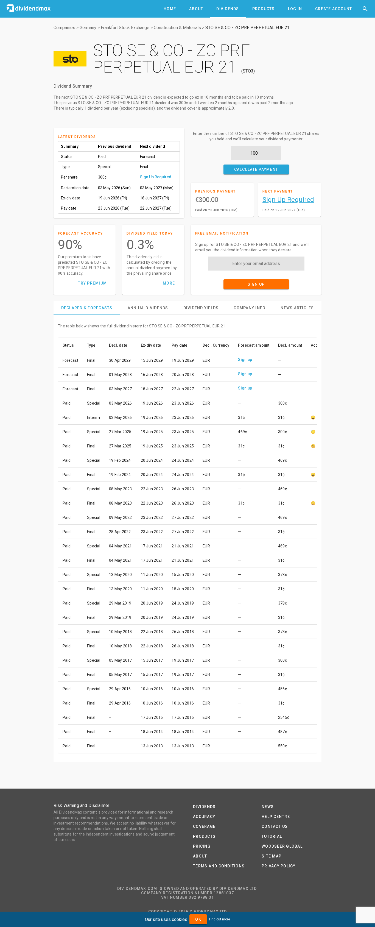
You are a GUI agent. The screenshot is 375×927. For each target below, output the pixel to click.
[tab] (170, 9)
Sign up (245, 359)
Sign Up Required (155, 177)
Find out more (219, 919)
